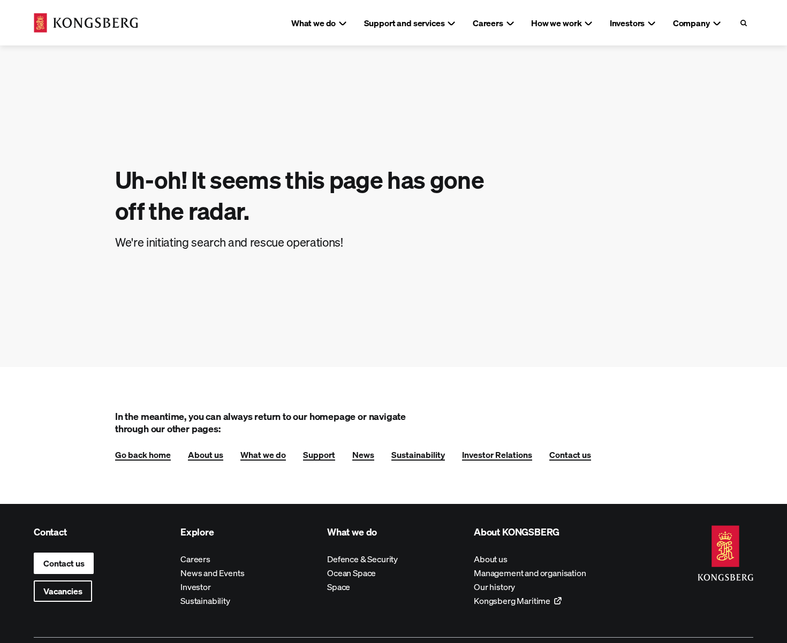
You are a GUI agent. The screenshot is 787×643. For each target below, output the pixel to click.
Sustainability (418, 454)
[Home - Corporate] (86, 23)
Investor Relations (497, 454)
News (363, 454)
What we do (263, 454)
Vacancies (62, 590)
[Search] (743, 23)
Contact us (570, 454)
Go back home (143, 454)
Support (319, 454)
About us (205, 454)
